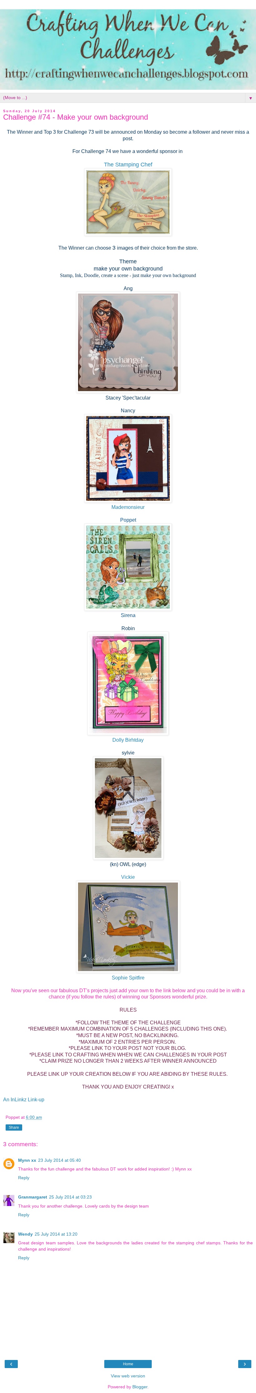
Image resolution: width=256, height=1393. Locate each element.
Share (14, 1127)
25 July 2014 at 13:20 (56, 1234)
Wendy (25, 1234)
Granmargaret (32, 1196)
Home (128, 1364)
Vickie (128, 877)
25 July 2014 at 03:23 (70, 1196)
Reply (23, 1177)
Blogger (139, 1386)
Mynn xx (27, 1160)
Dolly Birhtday (128, 740)
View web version (128, 1375)
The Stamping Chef (128, 164)
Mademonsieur (128, 507)
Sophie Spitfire (128, 977)
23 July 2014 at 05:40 (59, 1160)
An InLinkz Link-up (23, 1099)
